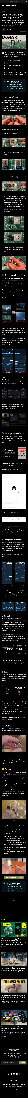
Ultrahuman (9, 888)
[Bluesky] (14, 1074)
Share (23, 30)
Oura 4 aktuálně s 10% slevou (14, 877)
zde (24, 761)
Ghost (17, 1090)
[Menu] (26, 6)
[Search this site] (23, 6)
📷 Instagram (20, 1086)
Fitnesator (8, 29)
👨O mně (23, 1084)
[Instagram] (19, 1074)
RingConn (15, 888)
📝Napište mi (15, 1084)
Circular (20, 888)
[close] (26, 2)
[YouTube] (17, 1074)
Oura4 (3, 11)
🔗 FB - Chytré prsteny (9, 1086)
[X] (8, 1074)
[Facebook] (11, 1074)
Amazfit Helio (10, 890)
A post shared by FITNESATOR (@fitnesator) (14, 507)
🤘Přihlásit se (6, 1084)
